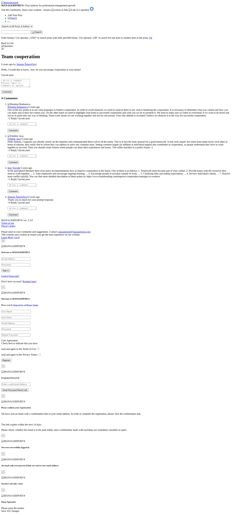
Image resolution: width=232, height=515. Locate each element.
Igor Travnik (14, 168)
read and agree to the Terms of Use (18, 349)
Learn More (7, 237)
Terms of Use (18, 305)
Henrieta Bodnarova (18, 107)
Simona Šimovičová (26, 64)
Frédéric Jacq (14, 139)
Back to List (7, 43)
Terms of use (7, 223)
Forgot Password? (10, 276)
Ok (150, 37)
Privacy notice (8, 226)
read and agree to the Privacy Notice (19, 354)
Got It (17, 237)
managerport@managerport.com (74, 231)
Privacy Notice (32, 305)
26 (2, 48)
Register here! (29, 281)
